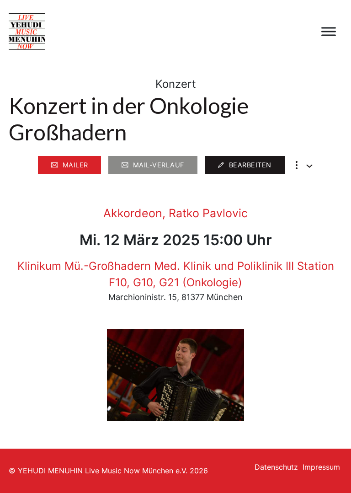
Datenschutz (276, 467)
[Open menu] (328, 31)
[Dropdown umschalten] (309, 166)
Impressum (321, 467)
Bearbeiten (250, 165)
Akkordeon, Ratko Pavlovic (175, 213)
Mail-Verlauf (158, 165)
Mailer (75, 165)
